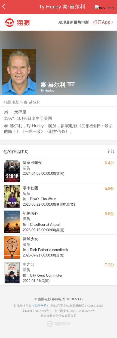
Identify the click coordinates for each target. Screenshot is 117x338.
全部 (110, 151)
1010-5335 (74, 299)
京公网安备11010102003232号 (74, 310)
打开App (101, 22)
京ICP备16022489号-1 (37, 310)
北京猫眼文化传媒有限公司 (58, 315)
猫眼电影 (11, 102)
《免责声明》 (41, 305)
